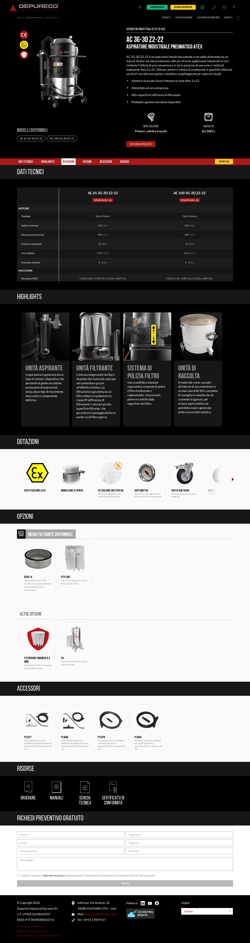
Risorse (124, 162)
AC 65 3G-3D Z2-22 (31, 138)
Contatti (228, 18)
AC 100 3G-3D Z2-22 (62, 138)
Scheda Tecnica (101, 200)
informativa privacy (54, 875)
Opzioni (87, 162)
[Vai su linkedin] (143, 903)
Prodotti (166, 18)
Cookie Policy (37, 926)
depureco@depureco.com (100, 914)
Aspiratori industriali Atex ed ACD (145, 29)
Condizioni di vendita (49, 935)
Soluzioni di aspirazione (208, 18)
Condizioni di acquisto (27, 935)
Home (19, 18)
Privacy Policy (23, 926)
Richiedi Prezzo (141, 144)
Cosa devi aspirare (184, 18)
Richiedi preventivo (183, 7)
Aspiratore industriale (33, 18)
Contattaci (224, 162)
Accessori (106, 162)
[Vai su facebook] (157, 903)
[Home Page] (34, 7)
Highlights (47, 162)
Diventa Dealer (157, 7)
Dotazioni (68, 162)
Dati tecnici (25, 162)
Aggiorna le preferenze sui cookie (32, 931)
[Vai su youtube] (150, 903)
